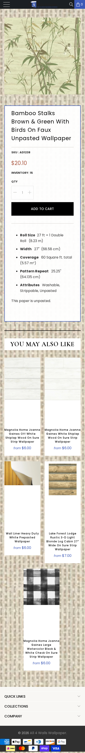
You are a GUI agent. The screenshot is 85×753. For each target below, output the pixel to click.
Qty (14, 181)
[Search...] (71, 4)
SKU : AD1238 (20, 152)
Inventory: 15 (22, 173)
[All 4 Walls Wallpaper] (42, 4)
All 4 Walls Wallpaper (48, 732)
